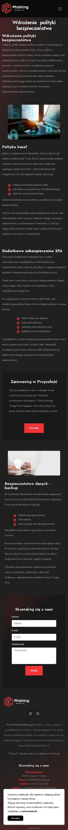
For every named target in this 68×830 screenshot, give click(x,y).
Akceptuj (15, 818)
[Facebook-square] (30, 714)
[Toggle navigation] (59, 8)
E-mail (15, 630)
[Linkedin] (38, 714)
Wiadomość (18, 644)
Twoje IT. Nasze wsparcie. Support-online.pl (34, 753)
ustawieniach (29, 811)
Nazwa (15, 616)
